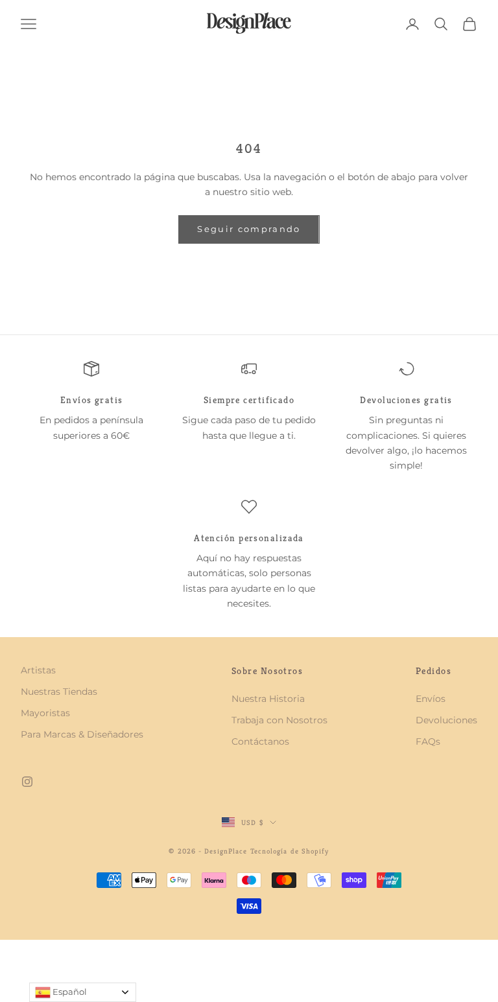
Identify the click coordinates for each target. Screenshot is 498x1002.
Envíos (430, 699)
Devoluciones (446, 720)
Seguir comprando (248, 229)
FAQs (428, 741)
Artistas (38, 670)
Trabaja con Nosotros (279, 720)
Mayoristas (45, 713)
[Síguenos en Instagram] (27, 781)
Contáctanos (260, 741)
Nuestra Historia (268, 699)
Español (69, 991)
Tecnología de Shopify (289, 851)
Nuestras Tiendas (59, 691)
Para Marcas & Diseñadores (82, 734)
